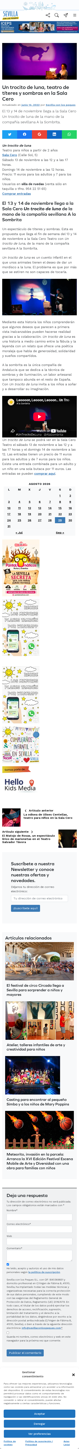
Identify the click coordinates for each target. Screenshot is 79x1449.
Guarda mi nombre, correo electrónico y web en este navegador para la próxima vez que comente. (39, 1338)
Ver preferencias (39, 1434)
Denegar (39, 1423)
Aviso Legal (67, 1443)
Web (9, 1236)
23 (70, 514)
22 (60, 514)
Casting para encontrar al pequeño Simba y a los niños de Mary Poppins (38, 1101)
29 (60, 520)
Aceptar (39, 1413)
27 (40, 520)
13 (39, 508)
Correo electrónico (18, 1224)
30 (70, 520)
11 (19, 508)
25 (19, 520)
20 (40, 514)
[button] (73, 1374)
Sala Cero (9, 155)
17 (8, 514)
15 (60, 508)
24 (9, 520)
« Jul (19, 532)
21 (50, 514)
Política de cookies (10, 1443)
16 (70, 508)
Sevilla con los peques (61, 104)
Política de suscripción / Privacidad (39, 1443)
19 (29, 514)
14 (50, 508)
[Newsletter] (66, 16)
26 (29, 520)
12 (29, 508)
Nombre (11, 1210)
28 (50, 520)
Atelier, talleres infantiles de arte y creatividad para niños (36, 1047)
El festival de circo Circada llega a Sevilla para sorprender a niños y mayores (35, 990)
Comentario (14, 1248)
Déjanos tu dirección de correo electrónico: (32, 889)
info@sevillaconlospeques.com (41, 1327)
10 (8, 508)
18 (19, 514)
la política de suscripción (44, 1272)
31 (9, 526)
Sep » (60, 532)
